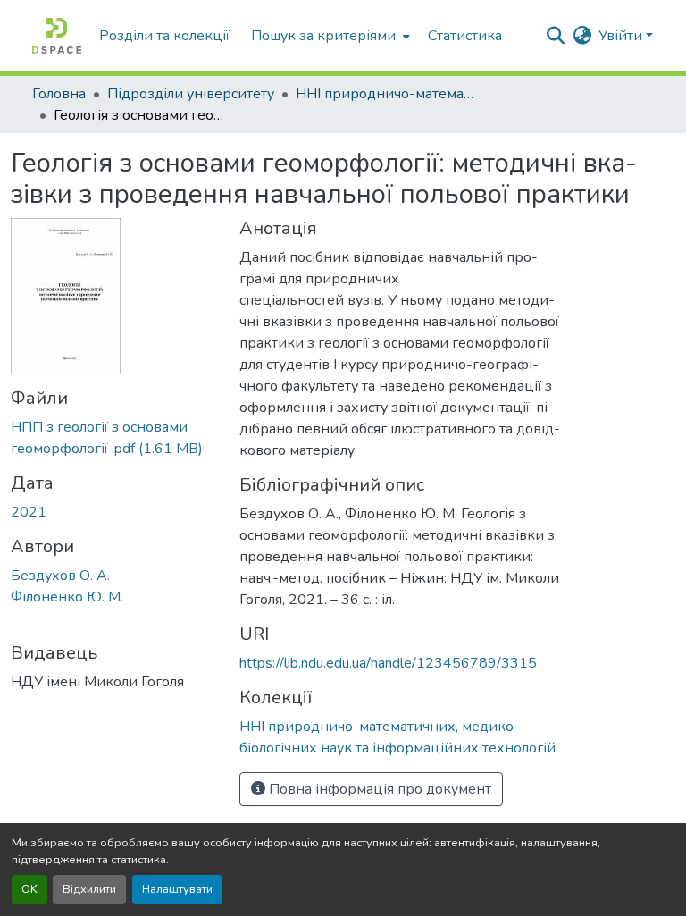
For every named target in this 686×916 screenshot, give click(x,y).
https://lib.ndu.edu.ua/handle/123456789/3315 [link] (388, 663)
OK (29, 889)
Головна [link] (59, 94)
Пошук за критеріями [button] (323, 36)
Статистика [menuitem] (465, 36)
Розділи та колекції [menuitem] (164, 36)
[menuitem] (328, 35)
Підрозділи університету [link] (190, 94)
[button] (56, 36)
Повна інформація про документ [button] (378, 789)
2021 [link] (28, 512)
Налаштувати (177, 889)
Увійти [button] (622, 36)
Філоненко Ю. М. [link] (67, 597)
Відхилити (89, 889)
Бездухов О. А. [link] (60, 575)
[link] (114, 437)
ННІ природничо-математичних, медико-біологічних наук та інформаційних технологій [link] (385, 94)
